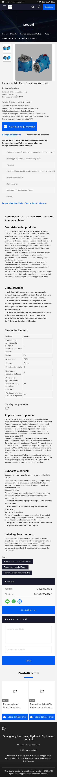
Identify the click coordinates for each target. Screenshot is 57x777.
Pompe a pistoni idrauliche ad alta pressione (11, 706)
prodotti (13, 34)
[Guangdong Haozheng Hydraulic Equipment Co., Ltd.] (13, 7)
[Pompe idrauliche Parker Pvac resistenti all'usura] (33, 62)
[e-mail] (19, 601)
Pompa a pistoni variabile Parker (17, 561)
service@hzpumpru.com (15, 2)
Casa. (4, 34)
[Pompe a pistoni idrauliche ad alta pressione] (15, 691)
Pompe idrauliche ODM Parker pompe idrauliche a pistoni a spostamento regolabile (41, 706)
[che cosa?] (13, 601)
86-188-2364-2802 (47, 2)
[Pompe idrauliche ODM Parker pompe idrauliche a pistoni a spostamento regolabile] (42, 691)
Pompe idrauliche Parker (30, 34)
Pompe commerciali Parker (15, 567)
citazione (49, 7)
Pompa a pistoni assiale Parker (17, 573)
